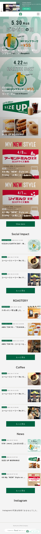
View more (20, 224)
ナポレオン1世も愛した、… (13, 310)
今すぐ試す (26, 8)
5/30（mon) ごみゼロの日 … (14, 443)
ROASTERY (5, 307)
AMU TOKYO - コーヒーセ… (14, 344)
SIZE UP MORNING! (11, 460)
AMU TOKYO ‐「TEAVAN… (14, 327)
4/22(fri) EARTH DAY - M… (14, 243)
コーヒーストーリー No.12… (14, 260)
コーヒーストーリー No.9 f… (14, 410)
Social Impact (6, 240)
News (3, 440)
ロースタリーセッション (7, 323)
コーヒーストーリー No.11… (14, 277)
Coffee (4, 257)
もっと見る (20, 291)
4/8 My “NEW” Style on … (13, 477)
